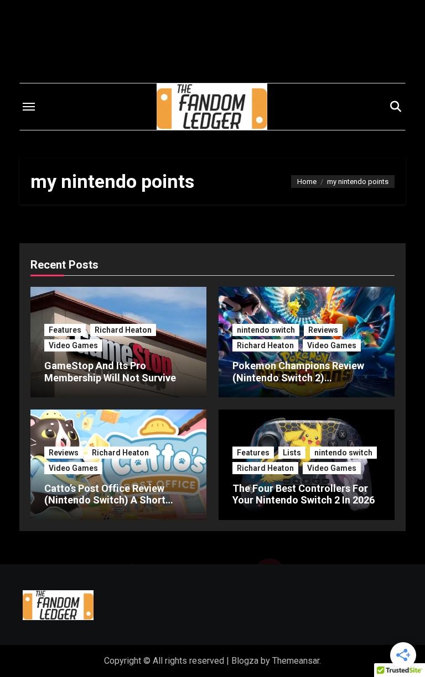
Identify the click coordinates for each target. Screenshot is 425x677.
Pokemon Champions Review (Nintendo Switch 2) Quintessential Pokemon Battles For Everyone (306, 383)
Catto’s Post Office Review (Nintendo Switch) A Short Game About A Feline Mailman (113, 500)
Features (65, 330)
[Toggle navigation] (29, 106)
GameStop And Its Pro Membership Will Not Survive (110, 372)
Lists (292, 452)
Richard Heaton (123, 330)
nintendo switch (266, 330)
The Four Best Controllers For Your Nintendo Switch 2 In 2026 (303, 494)
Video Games (73, 345)
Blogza (244, 660)
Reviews (323, 330)
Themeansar (295, 660)
